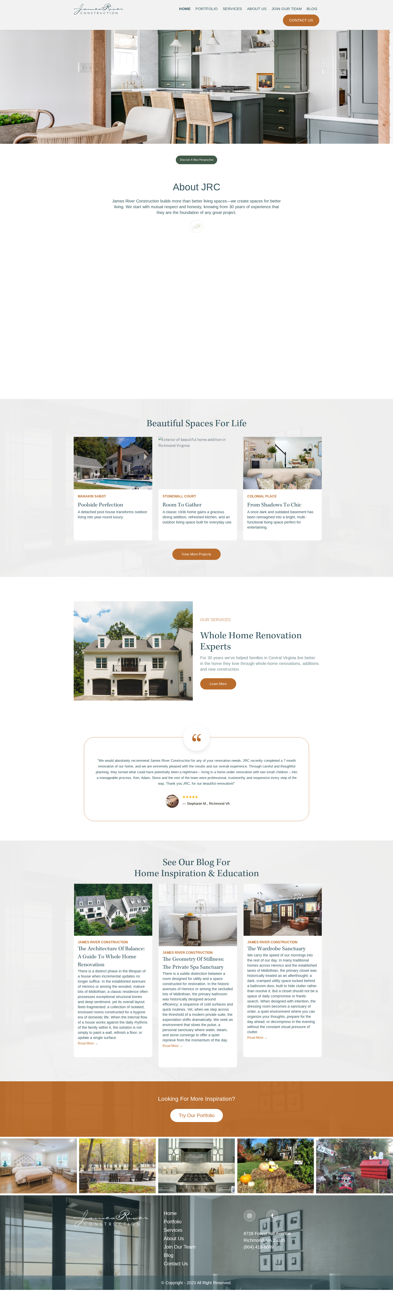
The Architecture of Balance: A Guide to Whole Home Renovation (111, 957)
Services (232, 9)
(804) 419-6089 (259, 1247)
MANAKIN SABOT (92, 496)
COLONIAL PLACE (262, 496)
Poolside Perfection (100, 505)
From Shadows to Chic (274, 505)
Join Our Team (287, 9)
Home (185, 9)
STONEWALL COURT (179, 496)
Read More (88, 1043)
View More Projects (196, 554)
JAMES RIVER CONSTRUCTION (103, 942)
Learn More (218, 684)
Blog (312, 9)
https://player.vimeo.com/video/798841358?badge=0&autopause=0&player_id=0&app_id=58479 (136, 242)
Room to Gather (182, 505)
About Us (257, 9)
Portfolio (206, 9)
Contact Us (301, 20)
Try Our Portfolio (197, 1115)
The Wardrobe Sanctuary (276, 949)
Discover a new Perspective (196, 159)
